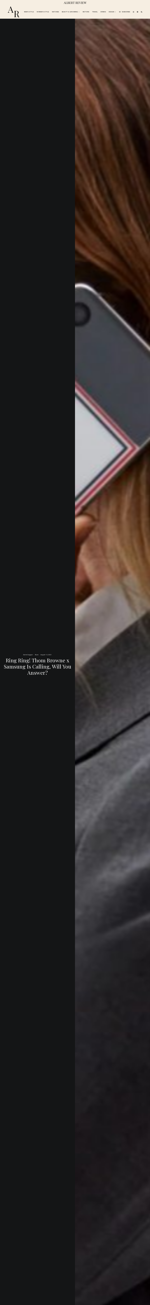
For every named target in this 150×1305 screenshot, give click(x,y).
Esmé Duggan (28, 655)
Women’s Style (43, 12)
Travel (95, 12)
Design (111, 12)
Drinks (103, 12)
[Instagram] (133, 12)
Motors (86, 12)
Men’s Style (29, 12)
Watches (55, 12)
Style (36, 655)
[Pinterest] (137, 12)
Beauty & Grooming (70, 12)
